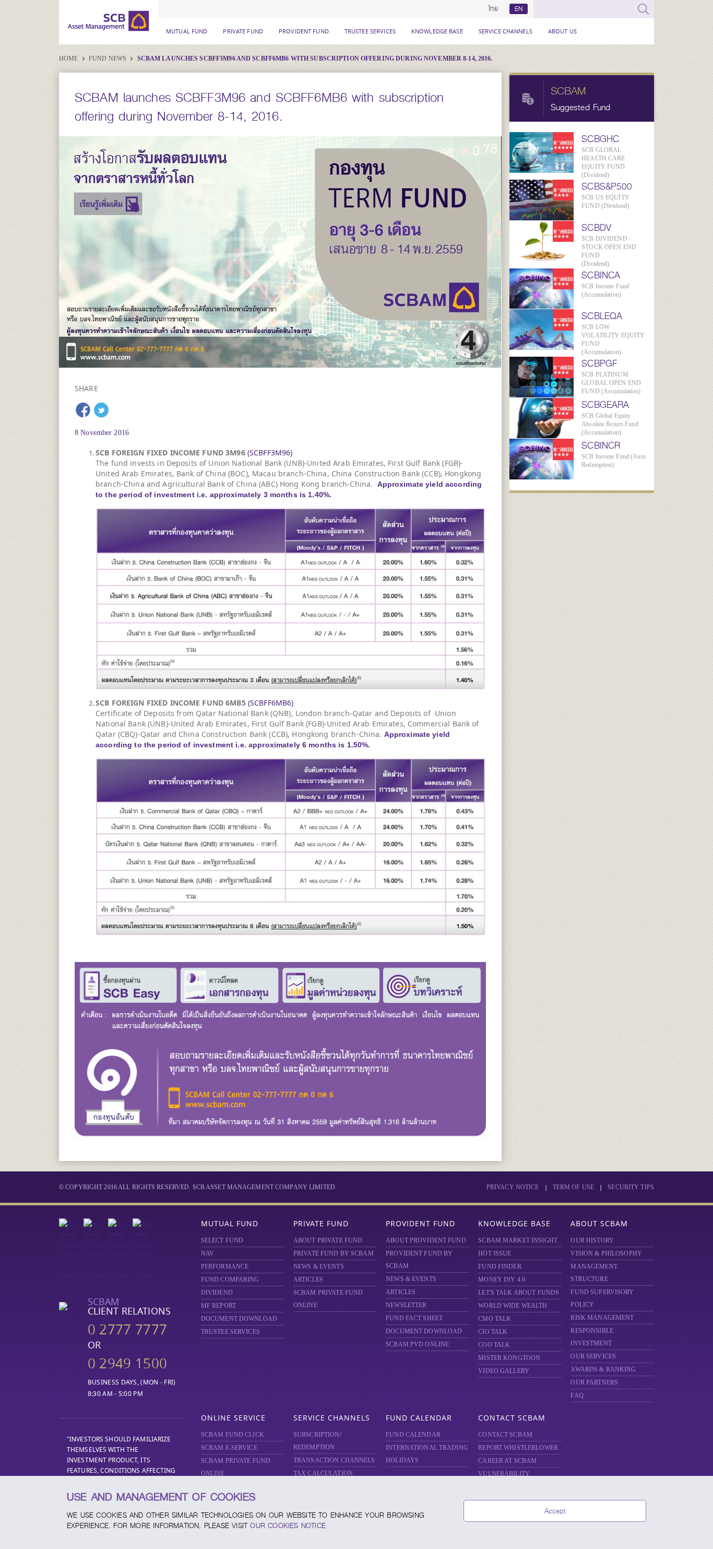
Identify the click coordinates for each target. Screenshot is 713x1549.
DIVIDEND (217, 1292)
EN (518, 9)
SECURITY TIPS (631, 1187)
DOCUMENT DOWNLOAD (239, 1318)
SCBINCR (600, 445)
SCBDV (596, 227)
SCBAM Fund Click (232, 1434)
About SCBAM (599, 1223)
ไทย (493, 9)
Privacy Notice (512, 1187)
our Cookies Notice (288, 1525)
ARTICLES (308, 1279)
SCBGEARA (605, 404)
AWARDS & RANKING (603, 1369)
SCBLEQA (601, 316)
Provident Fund (304, 31)
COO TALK (494, 1344)
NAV (207, 1253)
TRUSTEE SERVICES (370, 31)
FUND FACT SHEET (414, 1318)
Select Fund (222, 1240)
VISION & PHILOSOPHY (606, 1253)
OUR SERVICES (593, 1356)
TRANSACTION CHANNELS (334, 1460)
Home (69, 58)
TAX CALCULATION (323, 1473)
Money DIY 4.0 (501, 1279)
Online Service (233, 1418)
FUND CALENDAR (413, 1434)
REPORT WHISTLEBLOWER (518, 1447)
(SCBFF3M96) (270, 452)
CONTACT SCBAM (505, 1434)
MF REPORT (218, 1305)
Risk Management (602, 1317)
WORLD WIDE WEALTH (512, 1305)
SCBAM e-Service (229, 1447)
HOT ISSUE (494, 1253)
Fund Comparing (230, 1279)
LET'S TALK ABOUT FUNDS (518, 1292)
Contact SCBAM (511, 1418)
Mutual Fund (186, 31)
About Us (562, 31)
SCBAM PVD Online (417, 1344)
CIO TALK (492, 1331)
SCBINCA (600, 275)
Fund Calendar (419, 1418)
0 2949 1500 (127, 1363)
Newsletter (406, 1305)
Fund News (108, 58)
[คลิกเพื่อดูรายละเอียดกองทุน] (291, 599)
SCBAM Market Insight (517, 1240)
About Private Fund (327, 1240)
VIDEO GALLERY (503, 1371)
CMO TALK (494, 1318)
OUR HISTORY (592, 1240)
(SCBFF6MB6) (271, 703)
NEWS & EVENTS (318, 1266)
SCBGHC (600, 139)
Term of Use (573, 1187)
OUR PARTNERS (594, 1382)
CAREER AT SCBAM (507, 1460)
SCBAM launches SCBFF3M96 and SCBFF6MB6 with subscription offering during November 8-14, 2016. (315, 58)
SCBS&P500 (606, 186)
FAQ (577, 1395)
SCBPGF (599, 363)
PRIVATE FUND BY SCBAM (333, 1253)
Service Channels (505, 31)
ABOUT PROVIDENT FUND (426, 1240)
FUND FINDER (499, 1266)
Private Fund (243, 31)
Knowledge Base (437, 31)
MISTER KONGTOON (509, 1358)
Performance (224, 1266)
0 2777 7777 (127, 1329)
